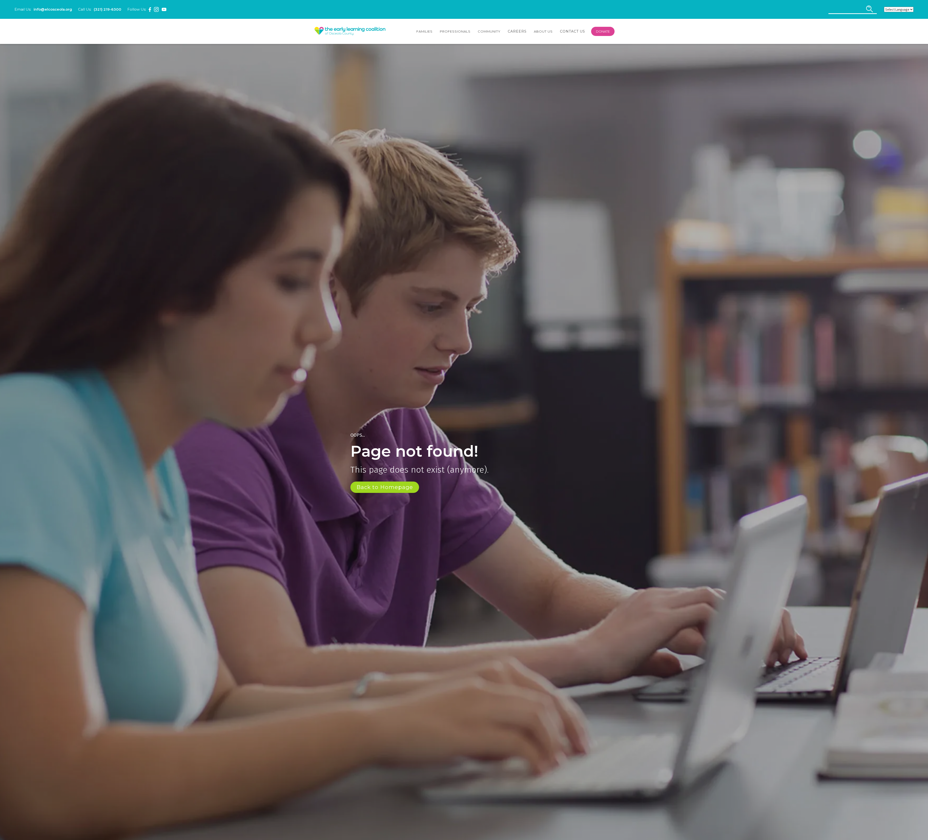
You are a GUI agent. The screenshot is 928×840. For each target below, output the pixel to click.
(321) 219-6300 (107, 9)
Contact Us (572, 31)
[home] (350, 31)
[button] (424, 31)
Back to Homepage (384, 487)
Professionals (455, 31)
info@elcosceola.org (53, 9)
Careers (517, 31)
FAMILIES (424, 31)
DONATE (603, 31)
